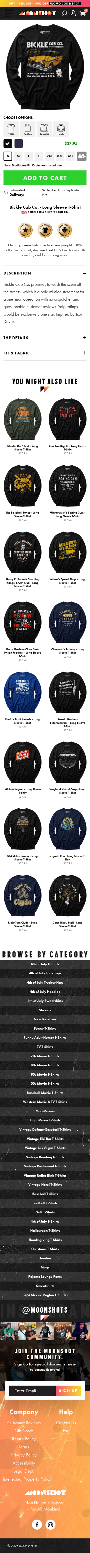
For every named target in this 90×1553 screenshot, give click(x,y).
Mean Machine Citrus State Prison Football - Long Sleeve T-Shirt (22, 655)
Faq (66, 1431)
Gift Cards (24, 1431)
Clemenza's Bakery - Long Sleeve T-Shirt (67, 653)
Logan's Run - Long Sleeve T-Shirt (68, 859)
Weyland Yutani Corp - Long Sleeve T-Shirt (68, 793)
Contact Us (66, 1423)
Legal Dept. (24, 1471)
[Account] (73, 17)
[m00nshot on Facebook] (37, 1524)
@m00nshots (45, 1310)
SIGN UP (68, 1390)
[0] (83, 14)
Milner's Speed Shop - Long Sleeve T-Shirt (67, 582)
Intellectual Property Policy (27, 1479)
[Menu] (9, 13)
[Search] (64, 13)
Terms (24, 1447)
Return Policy (24, 1439)
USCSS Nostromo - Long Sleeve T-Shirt (22, 859)
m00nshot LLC (28, 1545)
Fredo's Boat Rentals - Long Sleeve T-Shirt (22, 722)
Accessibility (23, 1463)
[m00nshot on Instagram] (9, 1331)
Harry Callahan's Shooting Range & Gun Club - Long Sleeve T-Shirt (22, 584)
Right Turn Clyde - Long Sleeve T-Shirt (22, 926)
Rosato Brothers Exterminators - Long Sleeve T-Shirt (67, 724)
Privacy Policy (24, 1455)
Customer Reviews (24, 1423)
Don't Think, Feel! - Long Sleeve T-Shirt (67, 926)
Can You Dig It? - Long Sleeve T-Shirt (67, 449)
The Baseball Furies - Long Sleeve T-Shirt (22, 516)
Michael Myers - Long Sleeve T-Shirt (22, 793)
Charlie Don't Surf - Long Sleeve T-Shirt (22, 449)
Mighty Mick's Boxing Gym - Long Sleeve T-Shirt (67, 516)
